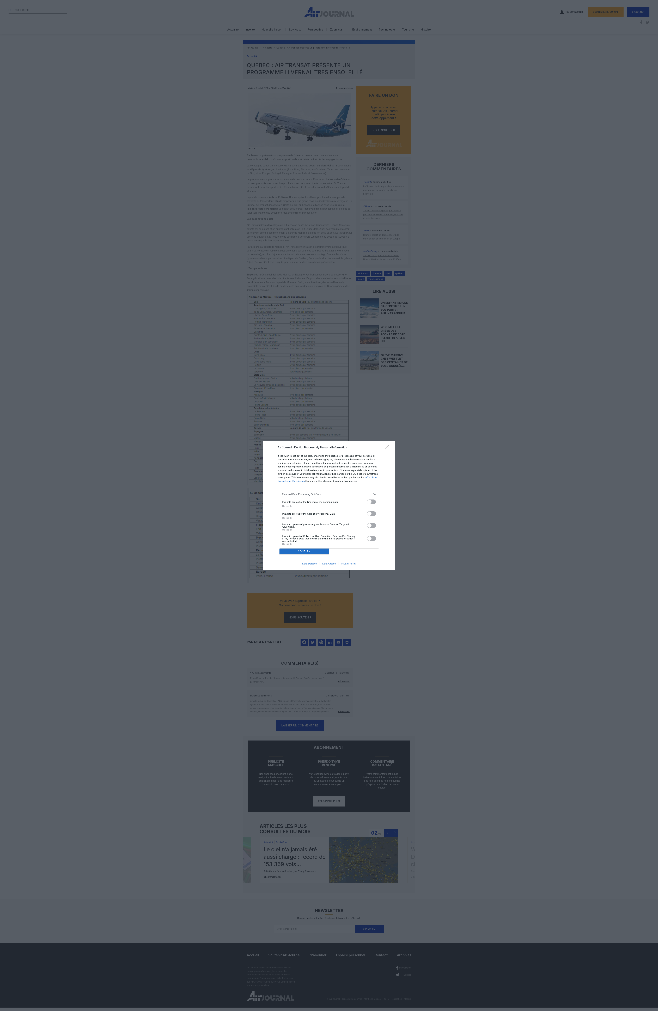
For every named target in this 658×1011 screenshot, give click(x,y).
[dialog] (329, 505)
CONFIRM (304, 551)
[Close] (388, 447)
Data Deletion (309, 563)
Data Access (329, 563)
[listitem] (329, 494)
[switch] (371, 502)
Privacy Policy (348, 563)
